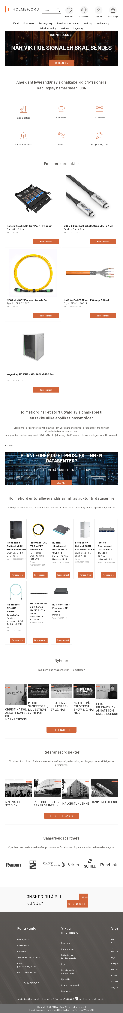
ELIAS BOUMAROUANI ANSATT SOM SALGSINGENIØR (107, 708)
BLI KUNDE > (61, 62)
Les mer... (9, 445)
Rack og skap (46, 23)
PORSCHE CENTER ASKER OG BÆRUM (46, 803)
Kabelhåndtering (47, 28)
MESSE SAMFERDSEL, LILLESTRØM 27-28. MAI (38, 708)
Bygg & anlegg (23, 117)
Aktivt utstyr (103, 23)
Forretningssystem (37, 1010)
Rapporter (66, 943)
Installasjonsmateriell (68, 23)
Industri (61, 144)
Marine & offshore (23, 144)
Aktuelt (114, 981)
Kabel (16, 23)
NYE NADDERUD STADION (16, 803)
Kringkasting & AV (99, 144)
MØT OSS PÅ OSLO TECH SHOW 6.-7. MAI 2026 (84, 708)
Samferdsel (61, 117)
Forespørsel (46, 241)
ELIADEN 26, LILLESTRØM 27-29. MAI (60, 706)
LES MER (61, 482)
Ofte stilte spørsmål (70, 985)
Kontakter (28, 23)
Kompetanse (117, 963)
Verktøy (88, 23)
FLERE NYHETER (61, 729)
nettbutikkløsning (58, 1010)
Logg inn (98, 10)
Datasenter (99, 117)
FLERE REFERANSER (61, 815)
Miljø (63, 964)
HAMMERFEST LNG (104, 802)
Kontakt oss (66, 991)
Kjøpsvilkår (66, 979)
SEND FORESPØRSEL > (77, 900)
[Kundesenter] (84, 10)
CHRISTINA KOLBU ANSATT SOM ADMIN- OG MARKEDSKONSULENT (20, 714)
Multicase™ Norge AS (84, 1010)
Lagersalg (78, 28)
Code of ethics (67, 949)
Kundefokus (116, 975)
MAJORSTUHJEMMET (77, 803)
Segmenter (116, 987)
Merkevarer (116, 969)
